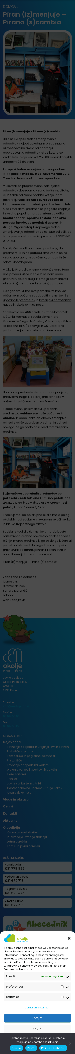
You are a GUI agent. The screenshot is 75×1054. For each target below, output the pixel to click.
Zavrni (37, 1029)
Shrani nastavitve (38, 1040)
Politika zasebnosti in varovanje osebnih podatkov (35, 1048)
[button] (69, 938)
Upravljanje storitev (36, 1007)
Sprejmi (37, 1018)
